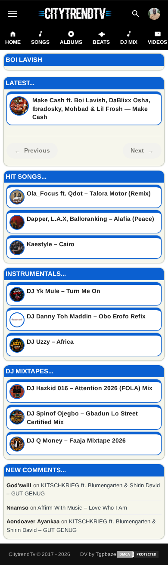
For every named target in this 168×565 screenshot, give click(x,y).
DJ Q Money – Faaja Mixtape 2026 (76, 440)
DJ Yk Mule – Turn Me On (63, 290)
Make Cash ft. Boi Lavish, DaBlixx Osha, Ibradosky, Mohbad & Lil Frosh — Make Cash (91, 108)
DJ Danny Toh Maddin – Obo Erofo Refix (86, 316)
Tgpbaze (106, 554)
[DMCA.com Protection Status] (137, 554)
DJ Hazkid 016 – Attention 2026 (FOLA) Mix (89, 388)
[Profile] (154, 13)
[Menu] (12, 13)
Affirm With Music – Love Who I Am (82, 507)
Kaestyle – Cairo (51, 244)
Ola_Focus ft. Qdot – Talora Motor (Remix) (89, 193)
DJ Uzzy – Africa (50, 341)
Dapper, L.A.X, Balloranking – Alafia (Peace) (90, 218)
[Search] (135, 13)
